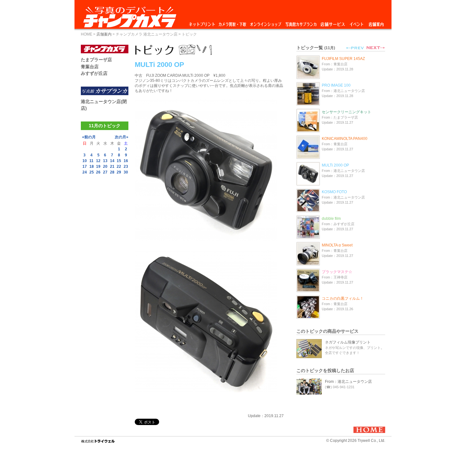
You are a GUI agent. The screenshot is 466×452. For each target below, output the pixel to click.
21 (112, 166)
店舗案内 (376, 22)
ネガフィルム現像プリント (348, 342)
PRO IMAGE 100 (336, 85)
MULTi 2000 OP (335, 165)
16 (126, 161)
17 (84, 166)
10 (84, 161)
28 (112, 172)
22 (119, 166)
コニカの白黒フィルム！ (343, 298)
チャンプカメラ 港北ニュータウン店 (147, 34)
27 (105, 172)
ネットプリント (203, 22)
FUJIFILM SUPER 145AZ (343, 58)
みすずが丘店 (94, 73)
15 (119, 161)
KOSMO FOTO (334, 192)
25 (91, 172)
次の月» (121, 137)
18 (91, 166)
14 (112, 161)
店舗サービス (332, 22)
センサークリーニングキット (346, 112)
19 (98, 166)
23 (126, 166)
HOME (86, 34)
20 (105, 166)
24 (84, 172)
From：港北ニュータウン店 (348, 381)
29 (119, 172)
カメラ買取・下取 (233, 22)
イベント (356, 22)
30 (126, 172)
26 (98, 172)
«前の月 (89, 137)
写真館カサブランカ (301, 22)
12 (98, 161)
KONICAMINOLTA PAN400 (344, 138)
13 (105, 161)
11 (91, 161)
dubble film (331, 218)
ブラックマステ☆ (337, 272)
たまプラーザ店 (96, 59)
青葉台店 (90, 66)
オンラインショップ (265, 22)
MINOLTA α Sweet (337, 245)
